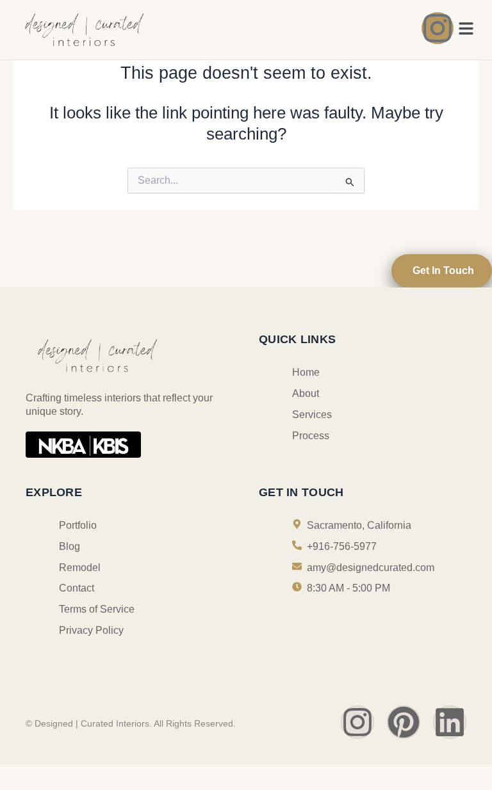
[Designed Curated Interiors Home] (126, 28)
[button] (466, 29)
